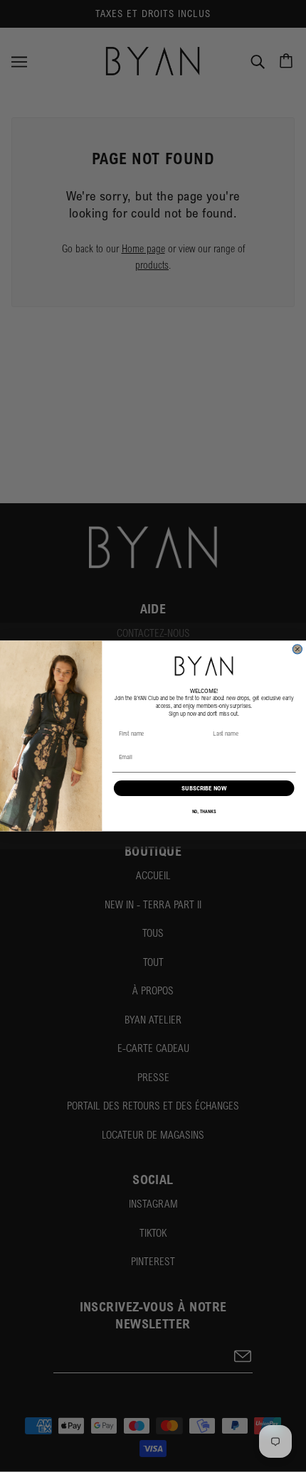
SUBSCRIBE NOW (203, 789)
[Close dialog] (297, 649)
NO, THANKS (204, 812)
